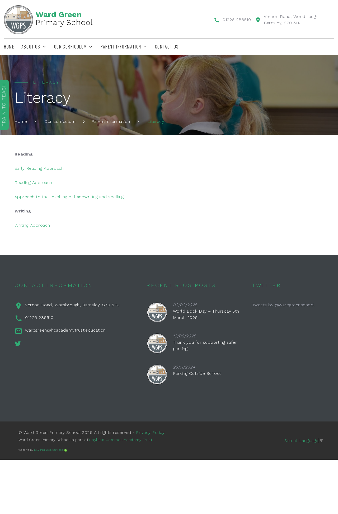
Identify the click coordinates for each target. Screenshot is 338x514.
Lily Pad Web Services (48, 449)
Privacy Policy (150, 432)
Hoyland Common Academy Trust (120, 440)
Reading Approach (33, 182)
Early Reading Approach (39, 168)
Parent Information (121, 46)
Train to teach (4, 104)
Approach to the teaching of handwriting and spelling (69, 196)
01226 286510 (237, 19)
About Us (30, 46)
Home (9, 46)
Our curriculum (70, 46)
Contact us (167, 46)
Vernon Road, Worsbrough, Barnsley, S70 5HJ (72, 304)
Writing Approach (32, 225)
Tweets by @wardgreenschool (283, 304)
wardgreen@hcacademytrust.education (65, 330)
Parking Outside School (197, 373)
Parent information (110, 121)
